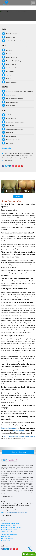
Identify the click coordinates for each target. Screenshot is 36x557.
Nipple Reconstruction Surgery (14, 98)
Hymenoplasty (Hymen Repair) (14, 122)
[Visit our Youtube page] (17, 549)
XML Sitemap (6, 536)
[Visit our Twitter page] (5, 549)
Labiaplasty (9, 143)
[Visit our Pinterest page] (14, 549)
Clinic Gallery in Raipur (8, 532)
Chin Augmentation (11, 68)
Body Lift (8, 115)
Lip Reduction (9, 71)
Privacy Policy (6, 541)
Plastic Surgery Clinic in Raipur (10, 523)
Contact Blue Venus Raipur (9, 534)
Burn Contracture (10, 118)
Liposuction (9, 132)
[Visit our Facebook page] (2, 549)
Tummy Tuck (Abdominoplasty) (14, 129)
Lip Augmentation (11, 75)
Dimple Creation (10, 64)
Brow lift (8, 78)
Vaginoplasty (9, 125)
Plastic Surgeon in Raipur (9, 525)
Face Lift (8, 54)
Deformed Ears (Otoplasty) (13, 61)
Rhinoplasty (9, 50)
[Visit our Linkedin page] (8, 549)
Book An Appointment (17, 452)
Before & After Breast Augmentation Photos (19, 436)
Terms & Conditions (7, 538)
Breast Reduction (10, 95)
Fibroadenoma (10, 105)
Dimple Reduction (10, 82)
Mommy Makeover (11, 136)
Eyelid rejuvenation (11, 57)
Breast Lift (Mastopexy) (12, 102)
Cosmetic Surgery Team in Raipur (11, 527)
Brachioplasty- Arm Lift (12, 140)
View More (18, 196)
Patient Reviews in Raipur (9, 530)
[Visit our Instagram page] (11, 549)
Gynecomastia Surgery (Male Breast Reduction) (19, 91)
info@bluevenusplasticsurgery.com (17, 513)
